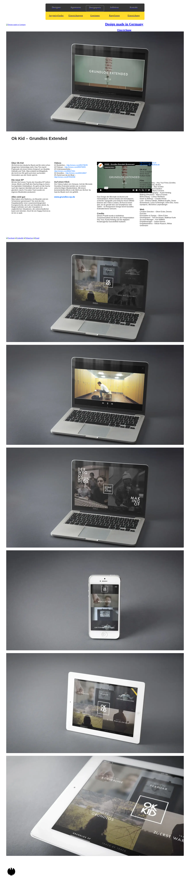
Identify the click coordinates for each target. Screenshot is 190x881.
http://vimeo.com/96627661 (64, 171)
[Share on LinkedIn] (19, 238)
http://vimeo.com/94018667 (76, 173)
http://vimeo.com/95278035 (77, 165)
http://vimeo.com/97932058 (64, 177)
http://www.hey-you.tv (148, 163)
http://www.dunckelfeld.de (150, 165)
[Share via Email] (36, 238)
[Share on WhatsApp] (28, 238)
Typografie (108, 201)
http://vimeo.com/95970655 (75, 167)
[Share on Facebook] (10, 238)
